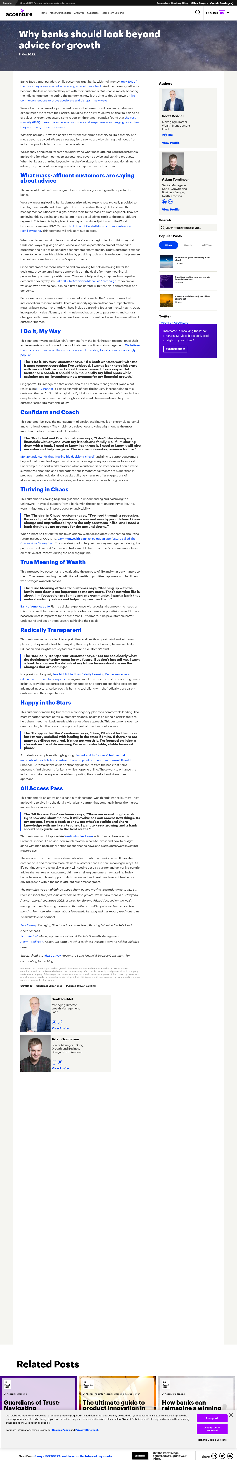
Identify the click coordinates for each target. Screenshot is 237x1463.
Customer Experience (49, 985)
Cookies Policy (61, 1429)
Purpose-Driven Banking (81, 985)
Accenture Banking (17, 1393)
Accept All (212, 1418)
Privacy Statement (86, 1429)
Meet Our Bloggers (60, 12)
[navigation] (217, 13)
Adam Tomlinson (31, 941)
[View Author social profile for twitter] (54, 1021)
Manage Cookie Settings (212, 1440)
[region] (118, 1429)
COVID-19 (26, 985)
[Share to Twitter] (223, 1456)
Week (168, 245)
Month (188, 245)
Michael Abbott (94, 1393)
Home (43, 12)
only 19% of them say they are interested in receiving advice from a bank (78, 83)
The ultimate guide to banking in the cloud (43, 2)
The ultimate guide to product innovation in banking (114, 1407)
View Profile (60, 1028)
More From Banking (113, 12)
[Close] (231, 1415)
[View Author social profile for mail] (60, 1061)
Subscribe (93, 12)
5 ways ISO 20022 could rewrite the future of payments (72, 1456)
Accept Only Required (212, 1429)
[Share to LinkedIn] (215, 1456)
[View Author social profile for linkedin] (61, 1021)
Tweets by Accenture (173, 322)
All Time (207, 245)
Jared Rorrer (133, 1393)
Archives (79, 12)
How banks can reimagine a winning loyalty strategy (191, 1407)
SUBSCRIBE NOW (175, 348)
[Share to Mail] (230, 1456)
